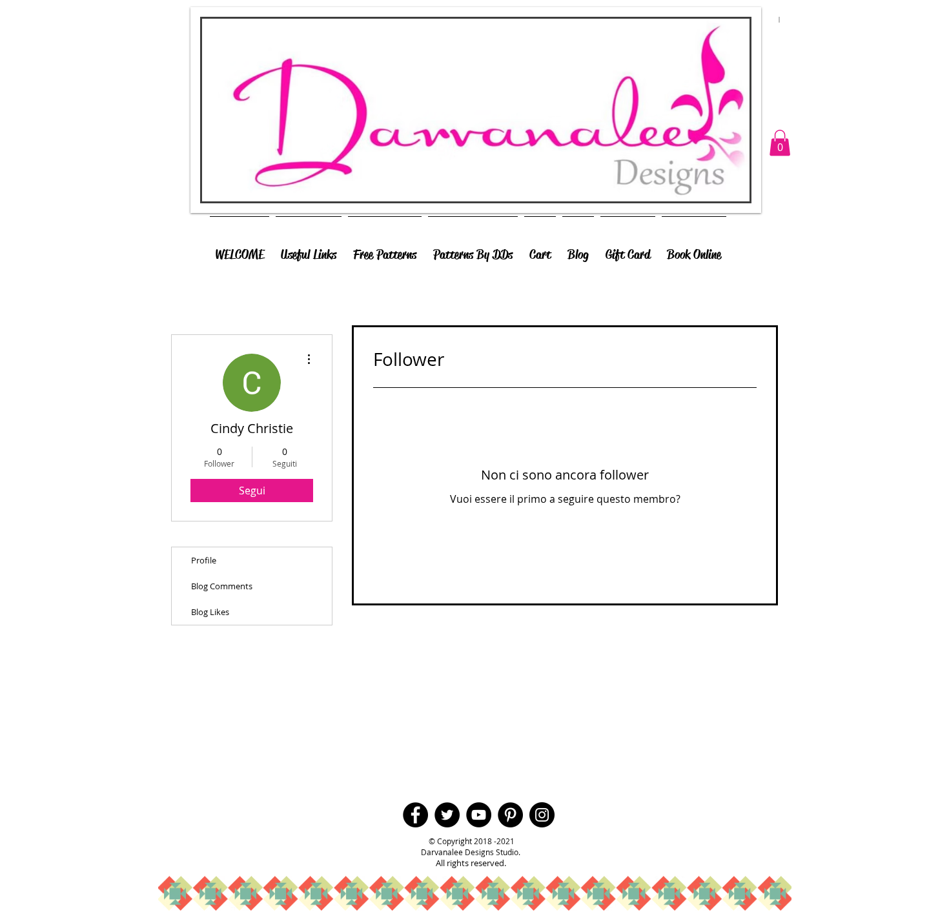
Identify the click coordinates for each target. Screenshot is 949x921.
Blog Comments (221, 586)
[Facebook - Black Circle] (415, 814)
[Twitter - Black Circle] (447, 814)
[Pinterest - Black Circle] (510, 814)
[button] (780, 143)
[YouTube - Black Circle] (478, 814)
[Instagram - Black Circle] (542, 814)
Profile (203, 560)
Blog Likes (210, 612)
